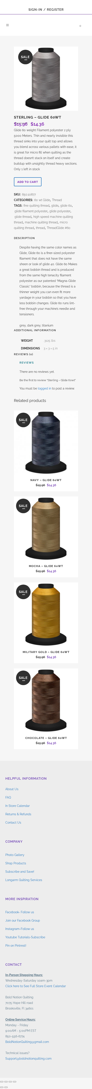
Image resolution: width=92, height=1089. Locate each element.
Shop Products (15, 863)
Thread (57, 200)
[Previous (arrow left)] (1, 1087)
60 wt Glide (42, 200)
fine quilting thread (36, 205)
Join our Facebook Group (22, 920)
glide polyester (59, 211)
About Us (11, 789)
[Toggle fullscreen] (6, 1081)
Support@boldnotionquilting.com (28, 1058)
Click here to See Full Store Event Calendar (35, 986)
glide (54, 205)
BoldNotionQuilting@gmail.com (27, 1042)
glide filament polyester (31, 211)
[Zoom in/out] (1, 1081)
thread (40, 228)
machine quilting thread (41, 222)
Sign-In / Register (46, 10)
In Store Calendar (17, 806)
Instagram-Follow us (19, 929)
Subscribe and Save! (19, 871)
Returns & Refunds (18, 814)
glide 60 (66, 205)
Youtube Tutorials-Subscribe (25, 937)
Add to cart (27, 182)
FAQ (8, 797)
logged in (44, 388)
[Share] (10, 1081)
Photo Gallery (14, 855)
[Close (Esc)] (14, 1081)
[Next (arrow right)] (6, 1087)
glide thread (23, 216)
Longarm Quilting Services (23, 880)
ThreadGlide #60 (58, 228)
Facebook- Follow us (19, 912)
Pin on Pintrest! (15, 945)
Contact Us (13, 822)
